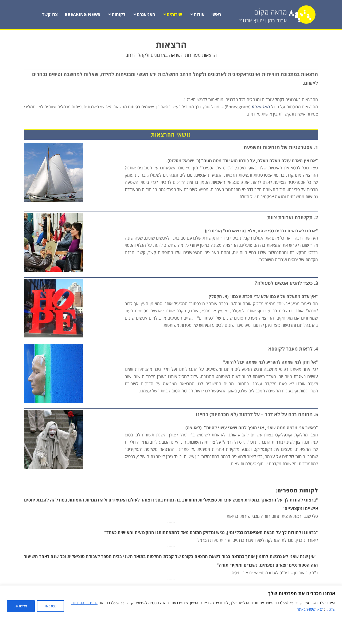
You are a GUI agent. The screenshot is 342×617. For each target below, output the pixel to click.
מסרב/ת (50, 605)
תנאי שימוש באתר (310, 609)
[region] (171, 601)
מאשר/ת (20, 605)
